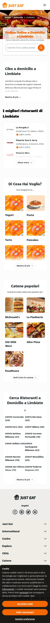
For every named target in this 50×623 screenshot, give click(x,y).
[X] (28, 512)
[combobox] (21, 47)
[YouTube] (35, 512)
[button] (41, 47)
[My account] (45, 5)
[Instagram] (21, 512)
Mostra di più (11, 97)
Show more (23, 162)
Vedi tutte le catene (23, 377)
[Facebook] (15, 512)
